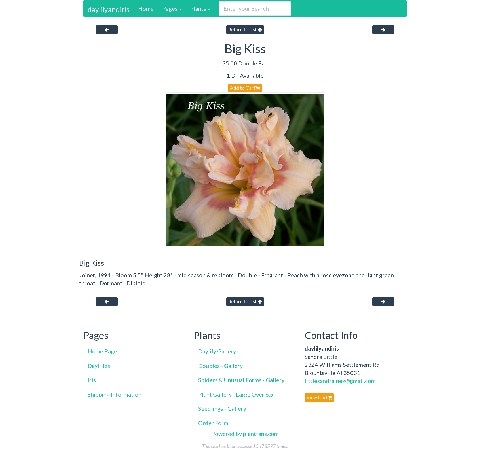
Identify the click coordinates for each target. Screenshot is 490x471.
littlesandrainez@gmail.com (340, 380)
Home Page (102, 351)
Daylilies (99, 365)
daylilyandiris (109, 9)
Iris (92, 379)
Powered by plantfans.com (245, 433)
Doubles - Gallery (220, 365)
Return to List (243, 30)
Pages (170, 8)
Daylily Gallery (217, 351)
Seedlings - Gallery (222, 408)
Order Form (213, 422)
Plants (198, 8)
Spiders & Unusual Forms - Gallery (241, 379)
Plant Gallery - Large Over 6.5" (237, 394)
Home (146, 8)
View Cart (317, 397)
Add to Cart (242, 88)
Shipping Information (114, 394)
